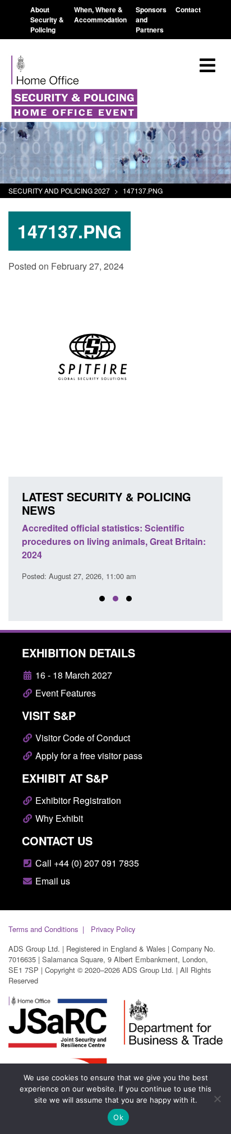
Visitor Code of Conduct (81, 737)
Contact (188, 9)
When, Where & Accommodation (100, 14)
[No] (217, 1098)
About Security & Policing (47, 19)
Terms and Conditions (43, 929)
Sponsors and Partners (151, 19)
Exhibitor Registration (77, 800)
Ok (118, 1117)
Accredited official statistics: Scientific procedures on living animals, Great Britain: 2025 (118, 541)
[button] (102, 598)
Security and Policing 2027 (59, 190)
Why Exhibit (58, 818)
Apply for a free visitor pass (87, 755)
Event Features (64, 692)
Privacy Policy (113, 929)
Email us (51, 880)
